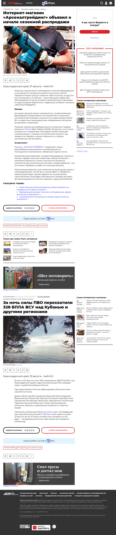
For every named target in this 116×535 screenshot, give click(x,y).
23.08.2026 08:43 (9, 296)
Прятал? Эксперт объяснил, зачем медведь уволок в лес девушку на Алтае (98, 302)
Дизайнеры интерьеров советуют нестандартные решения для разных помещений (60, 243)
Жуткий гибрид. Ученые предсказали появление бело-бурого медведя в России (99, 309)
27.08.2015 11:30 (8, 9)
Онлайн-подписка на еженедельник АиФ (91, 493)
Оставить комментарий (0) (58, 208)
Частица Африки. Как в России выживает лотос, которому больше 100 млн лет (98, 142)
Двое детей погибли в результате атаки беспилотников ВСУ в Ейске (94, 73)
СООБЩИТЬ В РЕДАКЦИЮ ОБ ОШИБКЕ (86, 496)
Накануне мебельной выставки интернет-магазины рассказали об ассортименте (60, 251)
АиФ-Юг (19, 365)
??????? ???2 (82, 151)
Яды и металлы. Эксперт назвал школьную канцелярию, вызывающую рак (97, 317)
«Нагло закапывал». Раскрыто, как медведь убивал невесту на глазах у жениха (99, 112)
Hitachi (27, 129)
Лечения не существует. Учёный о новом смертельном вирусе (98, 119)
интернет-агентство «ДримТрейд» (15, 75)
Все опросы (95, 37)
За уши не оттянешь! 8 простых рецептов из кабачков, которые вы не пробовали (99, 105)
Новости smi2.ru (10, 290)
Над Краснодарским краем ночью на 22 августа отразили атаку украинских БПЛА (94, 55)
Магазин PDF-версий (66, 493)
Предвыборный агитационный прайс (58, 496)
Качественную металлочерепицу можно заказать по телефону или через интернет (43, 188)
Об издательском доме (28, 493)
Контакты (38, 496)
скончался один (51, 412)
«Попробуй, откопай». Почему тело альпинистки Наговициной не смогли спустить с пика (98, 135)
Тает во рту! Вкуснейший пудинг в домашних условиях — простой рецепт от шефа (98, 332)
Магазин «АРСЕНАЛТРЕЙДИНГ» (29, 147)
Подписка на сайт (26, 496)
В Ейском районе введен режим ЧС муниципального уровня (95, 64)
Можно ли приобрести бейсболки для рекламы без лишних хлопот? (23, 251)
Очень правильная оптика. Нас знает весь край (24, 257)
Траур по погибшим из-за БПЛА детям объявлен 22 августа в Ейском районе (95, 82)
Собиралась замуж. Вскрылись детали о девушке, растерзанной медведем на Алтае (98, 127)
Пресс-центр (43, 493)
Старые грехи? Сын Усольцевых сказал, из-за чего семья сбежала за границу (99, 324)
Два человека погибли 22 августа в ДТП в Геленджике (94, 91)
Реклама (54, 493)
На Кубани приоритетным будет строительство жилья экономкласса (24, 243)
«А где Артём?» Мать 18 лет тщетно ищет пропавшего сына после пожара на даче (98, 339)
